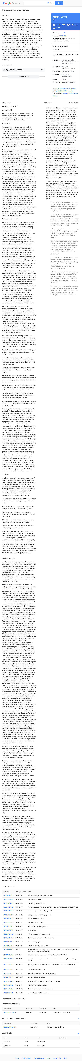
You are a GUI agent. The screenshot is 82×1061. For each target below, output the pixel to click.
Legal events (60, 88)
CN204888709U (8, 959)
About (17, 1058)
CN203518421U (8, 911)
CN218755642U (8, 973)
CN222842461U (8, 969)
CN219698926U (8, 949)
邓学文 (61, 36)
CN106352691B (8, 930)
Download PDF (60, 25)
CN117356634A (8, 993)
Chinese (66, 33)
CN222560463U (8, 903)
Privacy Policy (57, 1058)
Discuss (55, 96)
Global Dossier (73, 93)
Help (65, 1058)
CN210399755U (8, 945)
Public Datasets (39, 1058)
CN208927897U (8, 918)
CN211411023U (8, 989)
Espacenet (65, 93)
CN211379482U (8, 922)
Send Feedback (26, 1058)
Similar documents (70, 88)
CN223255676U (8, 981)
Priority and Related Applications (63, 91)
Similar (57, 27)
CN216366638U (8, 915)
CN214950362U (8, 938)
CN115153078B (8, 985)
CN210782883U (8, 942)
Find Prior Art (73, 25)
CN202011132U (8, 964)
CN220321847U (8, 977)
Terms (48, 1058)
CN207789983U (8, 955)
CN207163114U (8, 907)
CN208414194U (8, 926)
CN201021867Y (8, 899)
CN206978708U (8, 934)
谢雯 (64, 36)
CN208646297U (8, 895)
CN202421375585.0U (10, 1012)
